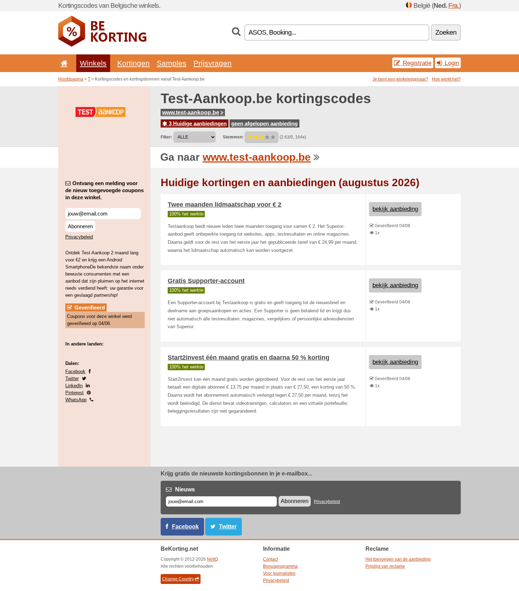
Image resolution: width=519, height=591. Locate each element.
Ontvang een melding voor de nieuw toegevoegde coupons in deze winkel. (104, 190)
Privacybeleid (79, 237)
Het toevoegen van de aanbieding (398, 559)
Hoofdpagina (70, 79)
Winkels (93, 63)
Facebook (75, 371)
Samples (171, 63)
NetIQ (212, 559)
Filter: (166, 137)
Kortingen (133, 63)
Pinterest (74, 392)
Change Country (178, 579)
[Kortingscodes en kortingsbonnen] (102, 45)
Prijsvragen (212, 63)
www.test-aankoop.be (190, 113)
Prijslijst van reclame (385, 566)
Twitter (72, 378)
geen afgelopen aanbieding (264, 123)
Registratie (416, 62)
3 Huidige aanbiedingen (197, 123)
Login (451, 62)
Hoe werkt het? (446, 79)
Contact (270, 559)
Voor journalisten (279, 573)
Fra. (453, 5)
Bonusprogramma (280, 566)
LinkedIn (74, 385)
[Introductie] (62, 63)
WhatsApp (75, 399)
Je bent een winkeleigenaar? (400, 79)
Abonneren (80, 226)
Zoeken (446, 32)
